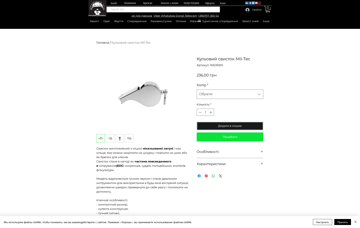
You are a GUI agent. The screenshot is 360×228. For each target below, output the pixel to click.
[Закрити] (355, 222)
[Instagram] (259, 2)
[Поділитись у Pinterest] (206, 176)
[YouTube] (256, 2)
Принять (343, 222)
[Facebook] (249, 2)
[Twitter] (253, 2)
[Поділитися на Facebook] (199, 176)
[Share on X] (220, 176)
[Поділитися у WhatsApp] (213, 176)
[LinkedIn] (246, 2)
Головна (102, 42)
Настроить (322, 222)
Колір (202, 85)
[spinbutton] (205, 112)
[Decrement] (199, 112)
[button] (268, 9)
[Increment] (211, 112)
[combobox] (230, 94)
